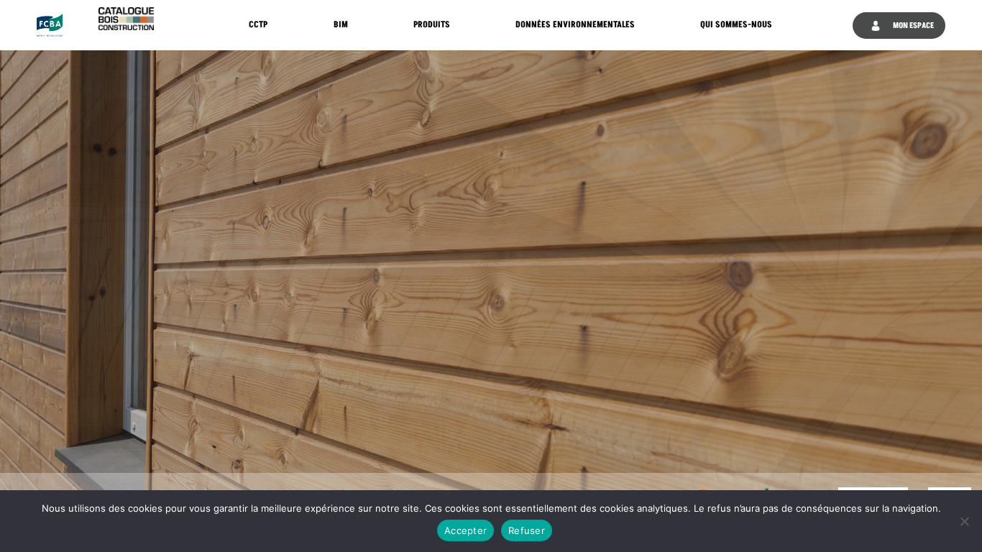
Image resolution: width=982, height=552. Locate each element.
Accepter (465, 530)
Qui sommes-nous (736, 25)
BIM (341, 25)
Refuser (526, 530)
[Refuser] (964, 521)
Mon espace (912, 25)
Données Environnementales (575, 25)
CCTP (258, 25)
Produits (431, 25)
